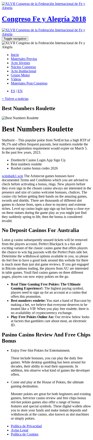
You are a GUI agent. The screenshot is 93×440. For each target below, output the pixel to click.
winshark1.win (12, 176)
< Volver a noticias (15, 99)
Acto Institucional (23, 71)
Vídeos (16, 79)
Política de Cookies (24, 434)
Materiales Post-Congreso (29, 83)
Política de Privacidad (26, 426)
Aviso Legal (19, 430)
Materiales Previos (24, 59)
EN (20, 91)
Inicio (15, 55)
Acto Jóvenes (20, 63)
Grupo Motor (20, 75)
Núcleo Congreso (23, 67)
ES (13, 91)
